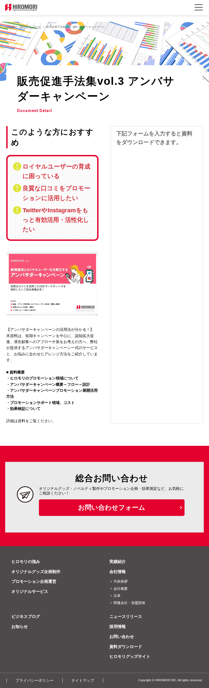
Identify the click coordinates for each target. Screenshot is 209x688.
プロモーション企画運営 (33, 581)
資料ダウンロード (125, 646)
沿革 (117, 596)
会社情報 (117, 571)
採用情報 (117, 626)
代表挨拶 (120, 581)
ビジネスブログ (25, 616)
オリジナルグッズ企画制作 (35, 571)
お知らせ (19, 626)
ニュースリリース (125, 616)
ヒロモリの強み (25, 561)
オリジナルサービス (29, 591)
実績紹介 (117, 561)
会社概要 (120, 589)
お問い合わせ (121, 636)
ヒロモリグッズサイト (129, 656)
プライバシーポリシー (35, 680)
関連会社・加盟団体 (129, 603)
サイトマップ (82, 680)
